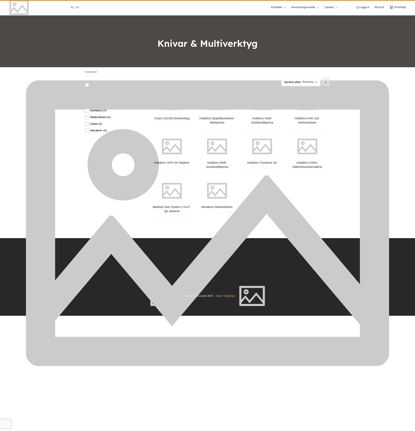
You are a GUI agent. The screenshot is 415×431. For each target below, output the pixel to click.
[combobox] (301, 82)
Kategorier (91, 71)
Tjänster (329, 7)
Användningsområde (303, 7)
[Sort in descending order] (326, 82)
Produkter (276, 7)
